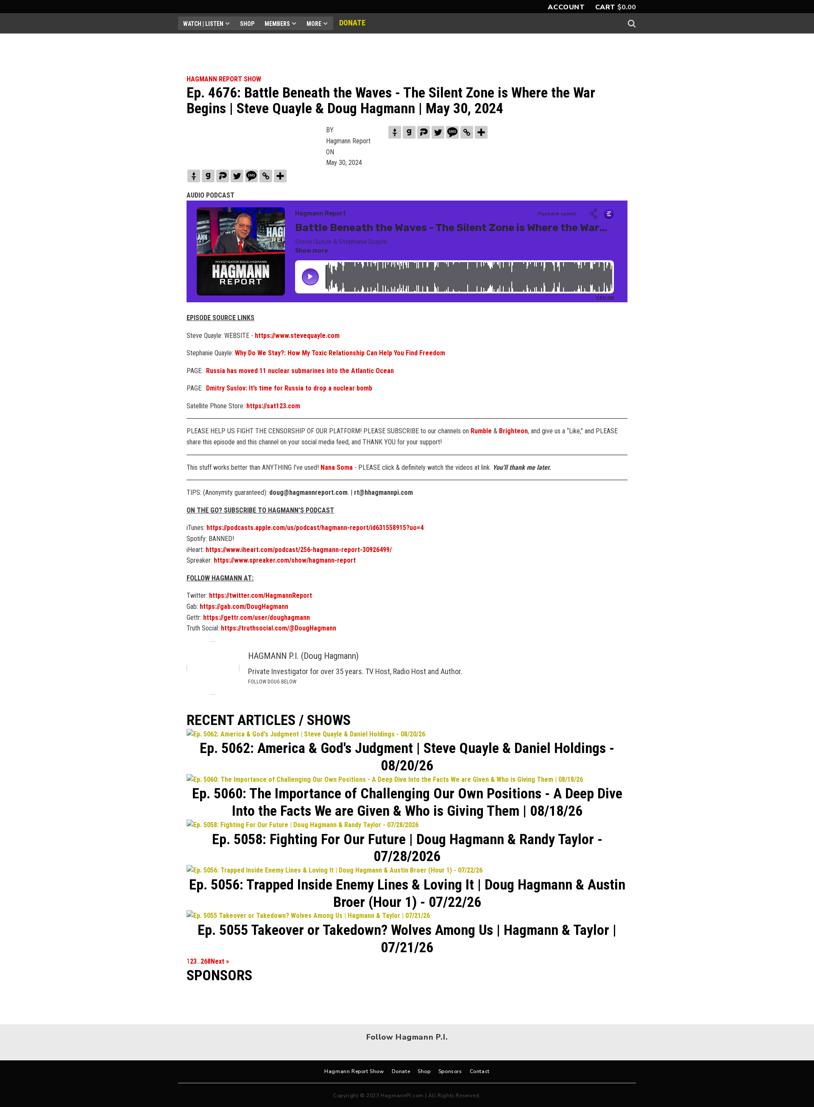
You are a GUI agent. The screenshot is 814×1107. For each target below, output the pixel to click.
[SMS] (452, 132)
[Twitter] (438, 132)
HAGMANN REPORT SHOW (224, 79)
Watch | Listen (203, 23)
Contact (480, 1071)
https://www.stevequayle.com (297, 336)
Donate (401, 1071)
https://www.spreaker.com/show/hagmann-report (285, 560)
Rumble (481, 431)
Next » (220, 961)
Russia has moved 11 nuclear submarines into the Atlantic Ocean (300, 371)
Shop (247, 23)
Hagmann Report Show (354, 1071)
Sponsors (450, 1071)
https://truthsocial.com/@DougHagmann (278, 628)
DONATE (352, 22)
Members (277, 23)
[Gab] (409, 132)
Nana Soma (337, 467)
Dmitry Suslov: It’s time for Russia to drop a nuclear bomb (289, 388)
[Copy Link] (466, 132)
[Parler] (423, 132)
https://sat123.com (273, 406)
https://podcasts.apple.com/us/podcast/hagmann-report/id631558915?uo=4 (315, 528)
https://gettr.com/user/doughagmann (256, 617)
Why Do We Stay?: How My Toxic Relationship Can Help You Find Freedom (340, 353)
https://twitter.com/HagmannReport (260, 595)
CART (605, 7)
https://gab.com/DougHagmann (243, 606)
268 (206, 961)
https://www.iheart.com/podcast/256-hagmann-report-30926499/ (299, 550)
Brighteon (513, 431)
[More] (481, 132)
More (314, 23)
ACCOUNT (566, 7)
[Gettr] (394, 132)
